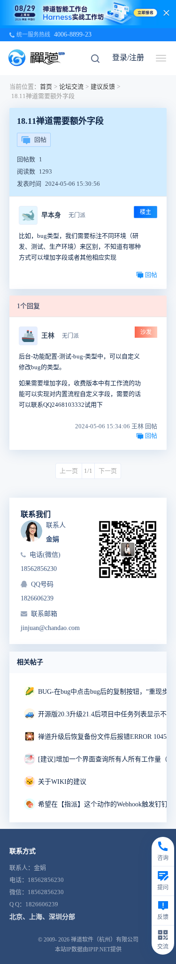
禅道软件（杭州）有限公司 (104, 939)
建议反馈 (103, 86)
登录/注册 (128, 57)
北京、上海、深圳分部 (42, 916)
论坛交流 (71, 86)
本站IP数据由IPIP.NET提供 (88, 949)
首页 (46, 86)
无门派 (77, 215)
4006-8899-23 (73, 34)
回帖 (40, 139)
